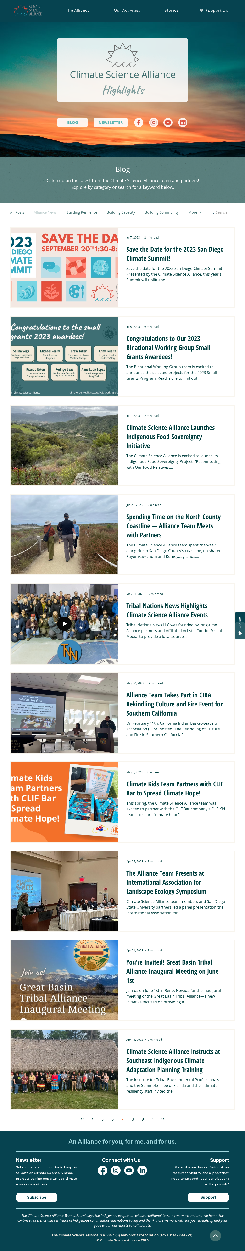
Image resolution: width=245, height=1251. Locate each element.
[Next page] (152, 1119)
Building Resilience (81, 212)
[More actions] (225, 237)
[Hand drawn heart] (138, 122)
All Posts (17, 212)
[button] (78, 10)
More (192, 212)
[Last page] (162, 1119)
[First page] (82, 1119)
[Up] (215, 1235)
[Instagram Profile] (116, 1170)
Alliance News (45, 212)
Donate (240, 623)
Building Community (162, 212)
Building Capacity (121, 212)
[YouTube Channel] (129, 1170)
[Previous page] (92, 1119)
